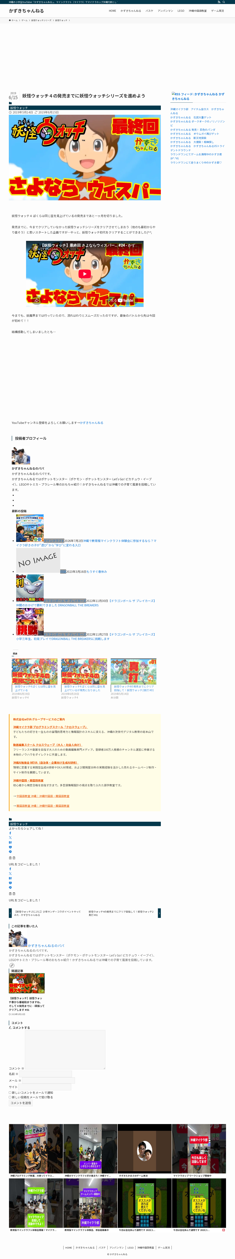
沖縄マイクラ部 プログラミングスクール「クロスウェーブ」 (50, 727)
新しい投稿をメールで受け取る (32, 1097)
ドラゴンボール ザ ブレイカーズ (65, 600)
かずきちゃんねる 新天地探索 (188, 138)
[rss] (219, 2)
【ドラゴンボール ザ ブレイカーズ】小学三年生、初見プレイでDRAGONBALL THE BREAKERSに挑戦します (86, 636)
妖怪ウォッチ (19, 108)
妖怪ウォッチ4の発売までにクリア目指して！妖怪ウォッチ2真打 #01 (134, 688)
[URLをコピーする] (12, 858)
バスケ (102, 1247)
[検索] (223, 2)
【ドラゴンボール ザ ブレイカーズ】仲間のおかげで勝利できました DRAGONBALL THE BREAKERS (86, 602)
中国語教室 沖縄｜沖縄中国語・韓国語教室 (43, 796)
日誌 (63, 571)
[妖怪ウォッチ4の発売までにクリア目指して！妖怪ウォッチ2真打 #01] (133, 672)
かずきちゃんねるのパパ (46, 945)
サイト (13, 1087)
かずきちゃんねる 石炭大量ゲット (191, 117)
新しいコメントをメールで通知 (32, 1092)
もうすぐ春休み (96, 571)
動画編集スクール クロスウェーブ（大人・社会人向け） (47, 745)
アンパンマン (116, 1247)
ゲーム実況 (164, 1247)
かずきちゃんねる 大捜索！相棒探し (192, 142)
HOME (68, 1247)
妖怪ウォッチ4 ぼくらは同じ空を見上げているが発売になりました (84, 688)
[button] (10, 833)
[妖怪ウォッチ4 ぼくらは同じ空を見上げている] (34, 672)
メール (15, 1080)
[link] (12, 965)
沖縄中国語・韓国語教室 (28, 780)
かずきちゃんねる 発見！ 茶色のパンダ (192, 129)
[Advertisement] (117, 51)
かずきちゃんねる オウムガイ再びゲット (194, 133)
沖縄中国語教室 (145, 1247)
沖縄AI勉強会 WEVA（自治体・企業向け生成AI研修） (46, 762)
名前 (13, 1074)
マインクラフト (54, 540)
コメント (16, 1068)
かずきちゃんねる (26, 10)
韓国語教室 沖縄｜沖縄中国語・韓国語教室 (43, 806)
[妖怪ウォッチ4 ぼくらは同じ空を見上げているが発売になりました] (84, 672)
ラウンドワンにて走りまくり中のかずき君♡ (196, 162)
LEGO (131, 1247)
